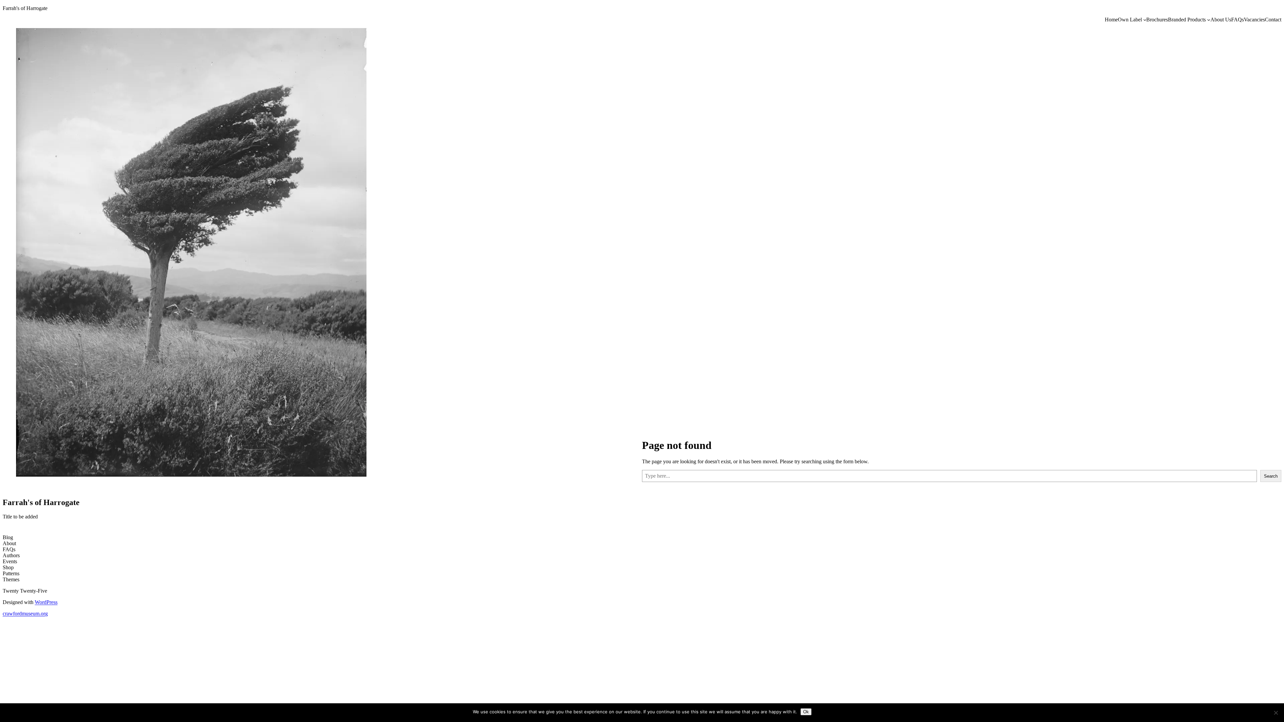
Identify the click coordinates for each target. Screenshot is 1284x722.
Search (1271, 476)
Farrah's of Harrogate (25, 8)
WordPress (46, 602)
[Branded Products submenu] (1208, 19)
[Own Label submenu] (1145, 19)
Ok (806, 711)
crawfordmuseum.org (25, 613)
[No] (1275, 712)
